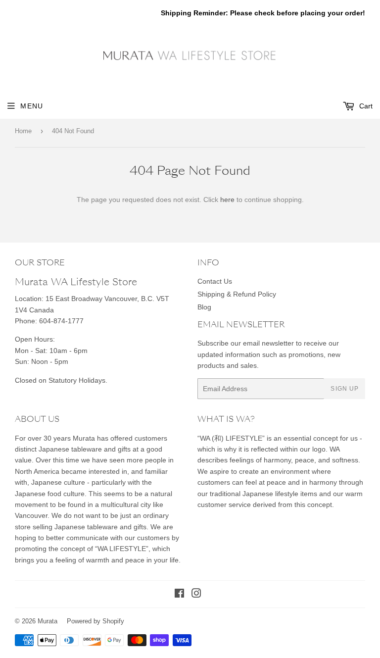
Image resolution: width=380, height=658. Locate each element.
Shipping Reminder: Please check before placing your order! (263, 13)
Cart (365, 106)
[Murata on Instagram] (196, 595)
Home (23, 131)
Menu (31, 106)
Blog (204, 307)
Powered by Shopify (95, 621)
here (227, 199)
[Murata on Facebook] (179, 595)
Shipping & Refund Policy (236, 294)
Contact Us (214, 281)
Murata (47, 621)
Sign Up (345, 388)
